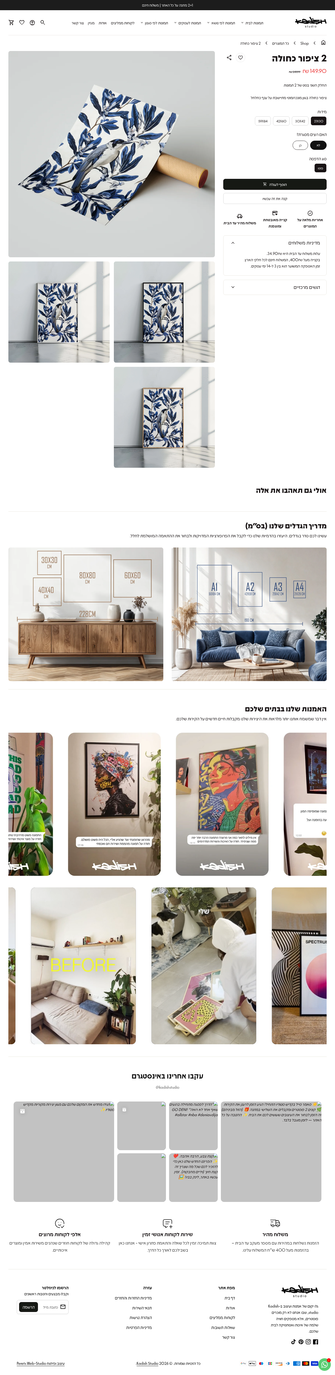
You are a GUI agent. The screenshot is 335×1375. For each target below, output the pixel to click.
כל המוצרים (280, 43)
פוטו (320, 168)
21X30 (318, 121)
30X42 (300, 121)
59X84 (262, 121)
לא (318, 145)
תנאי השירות (142, 1307)
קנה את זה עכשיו (275, 198)
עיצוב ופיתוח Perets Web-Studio (41, 1363)
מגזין (91, 22)
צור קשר (78, 22)
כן (300, 145)
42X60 (281, 121)
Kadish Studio (147, 1363)
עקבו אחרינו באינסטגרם (167, 1075)
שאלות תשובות (223, 1327)
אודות (103, 22)
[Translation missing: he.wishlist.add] (240, 57)
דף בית (230, 1297)
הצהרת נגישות (141, 1317)
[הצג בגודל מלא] (249, 614)
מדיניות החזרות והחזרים (133, 1297)
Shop (304, 43)
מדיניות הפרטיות (139, 1327)
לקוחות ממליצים (123, 22)
